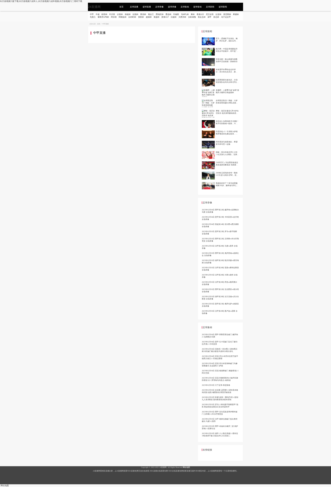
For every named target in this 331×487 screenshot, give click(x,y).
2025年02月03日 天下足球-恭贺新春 (216, 385)
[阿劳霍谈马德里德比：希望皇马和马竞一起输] (208, 145)
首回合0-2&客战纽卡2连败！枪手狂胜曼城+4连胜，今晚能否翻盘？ (227, 122)
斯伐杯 (143, 14)
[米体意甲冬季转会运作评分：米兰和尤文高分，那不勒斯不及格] (208, 72)
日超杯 (173, 17)
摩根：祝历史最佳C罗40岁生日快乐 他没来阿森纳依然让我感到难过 (227, 112)
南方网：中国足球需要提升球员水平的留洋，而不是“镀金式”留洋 (227, 50)
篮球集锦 (197, 7)
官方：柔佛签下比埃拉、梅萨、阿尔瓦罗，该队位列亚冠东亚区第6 (227, 40)
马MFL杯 (185, 14)
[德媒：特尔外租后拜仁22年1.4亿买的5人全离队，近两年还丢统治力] (208, 155)
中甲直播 (105, 24)
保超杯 (128, 14)
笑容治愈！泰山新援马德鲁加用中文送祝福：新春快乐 (227, 60)
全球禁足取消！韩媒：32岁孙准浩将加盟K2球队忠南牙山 (227, 102)
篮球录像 (172, 7)
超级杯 (149, 17)
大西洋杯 (182, 17)
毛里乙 (93, 17)
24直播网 (94, 7)
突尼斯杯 (227, 14)
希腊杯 (236, 14)
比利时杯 (132, 17)
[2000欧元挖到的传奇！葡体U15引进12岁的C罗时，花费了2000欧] (208, 176)
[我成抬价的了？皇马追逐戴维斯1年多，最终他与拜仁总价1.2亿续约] (208, 186)
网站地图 (186, 467)
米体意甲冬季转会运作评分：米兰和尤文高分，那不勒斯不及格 (227, 71)
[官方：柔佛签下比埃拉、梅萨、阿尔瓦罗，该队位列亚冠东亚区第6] (208, 41)
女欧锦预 (192, 17)
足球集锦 (185, 7)
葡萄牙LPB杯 (103, 17)
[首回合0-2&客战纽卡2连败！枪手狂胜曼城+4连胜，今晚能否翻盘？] (208, 124)
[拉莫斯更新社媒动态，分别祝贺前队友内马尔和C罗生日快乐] (208, 83)
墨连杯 (168, 14)
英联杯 (141, 17)
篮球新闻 (223, 7)
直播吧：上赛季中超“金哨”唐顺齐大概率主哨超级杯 (227, 91)
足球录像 (159, 7)
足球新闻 (210, 7)
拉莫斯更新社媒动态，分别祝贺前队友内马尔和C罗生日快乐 (227, 81)
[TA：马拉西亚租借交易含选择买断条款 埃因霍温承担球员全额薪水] (208, 165)
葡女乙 (151, 14)
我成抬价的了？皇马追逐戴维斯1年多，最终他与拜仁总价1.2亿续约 (227, 184)
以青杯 (120, 14)
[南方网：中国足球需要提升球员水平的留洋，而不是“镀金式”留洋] (208, 52)
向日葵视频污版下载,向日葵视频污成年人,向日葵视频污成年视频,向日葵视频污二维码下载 (41, 1)
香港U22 (200, 14)
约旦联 (112, 14)
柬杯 (193, 14)
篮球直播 (147, 7)
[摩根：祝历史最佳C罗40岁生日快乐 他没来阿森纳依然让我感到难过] (208, 114)
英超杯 (156, 17)
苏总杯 (216, 17)
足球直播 (134, 7)
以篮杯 (218, 14)
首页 (121, 7)
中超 (98, 14)
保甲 (209, 17)
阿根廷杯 (122, 17)
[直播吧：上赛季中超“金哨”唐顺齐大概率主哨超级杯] (208, 93)
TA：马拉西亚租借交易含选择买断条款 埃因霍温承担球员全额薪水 (227, 164)
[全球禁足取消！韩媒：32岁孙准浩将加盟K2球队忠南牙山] (208, 103)
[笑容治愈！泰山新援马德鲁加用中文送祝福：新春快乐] (208, 62)
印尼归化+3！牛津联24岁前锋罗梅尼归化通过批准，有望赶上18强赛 (227, 133)
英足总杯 (202, 17)
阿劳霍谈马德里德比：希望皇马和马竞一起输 (227, 143)
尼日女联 (210, 14)
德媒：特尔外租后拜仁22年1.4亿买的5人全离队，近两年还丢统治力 (227, 153)
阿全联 (114, 17)
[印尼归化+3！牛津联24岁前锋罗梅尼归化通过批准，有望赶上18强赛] (208, 134)
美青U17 (165, 17)
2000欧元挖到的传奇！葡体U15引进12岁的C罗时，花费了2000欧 (227, 174)
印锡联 (176, 14)
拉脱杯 (135, 14)
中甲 (92, 14)
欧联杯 (104, 14)
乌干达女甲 (226, 17)
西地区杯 (160, 14)
